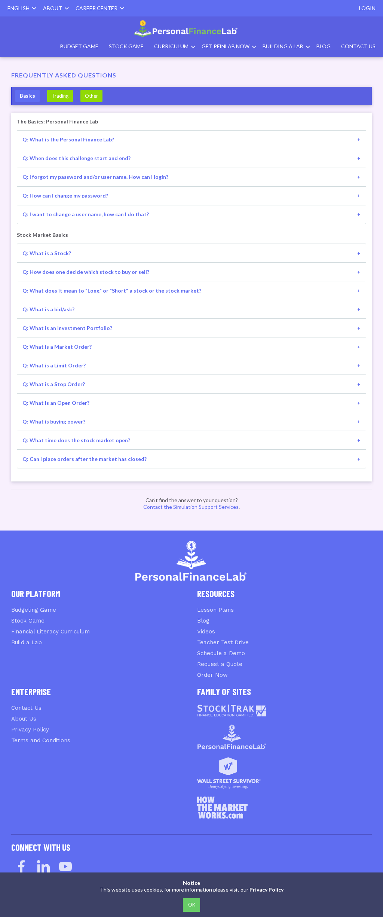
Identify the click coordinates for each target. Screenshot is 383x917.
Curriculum (171, 46)
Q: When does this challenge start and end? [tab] (76, 158)
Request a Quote (219, 664)
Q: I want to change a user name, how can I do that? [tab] (85, 214)
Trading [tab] (60, 96)
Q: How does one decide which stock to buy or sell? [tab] (85, 272)
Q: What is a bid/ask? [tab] (48, 309)
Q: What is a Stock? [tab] (46, 253)
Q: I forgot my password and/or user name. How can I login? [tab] (95, 177)
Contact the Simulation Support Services (191, 507)
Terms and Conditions (40, 740)
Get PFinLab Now (225, 46)
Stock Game (126, 46)
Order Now (212, 675)
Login (367, 8)
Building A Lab (283, 46)
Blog (323, 46)
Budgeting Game (33, 609)
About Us (23, 718)
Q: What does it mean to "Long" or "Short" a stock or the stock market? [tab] (111, 290)
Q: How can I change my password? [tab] (65, 195)
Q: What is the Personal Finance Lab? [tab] (68, 139)
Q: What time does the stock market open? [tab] (76, 440)
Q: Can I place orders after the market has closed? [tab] (84, 459)
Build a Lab (26, 642)
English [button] (19, 8)
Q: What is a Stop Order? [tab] (53, 384)
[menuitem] (191, 28)
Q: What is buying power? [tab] (53, 421)
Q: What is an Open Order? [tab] (55, 403)
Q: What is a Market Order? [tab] (57, 346)
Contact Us (358, 46)
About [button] (53, 8)
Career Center (98, 8)
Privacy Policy (30, 729)
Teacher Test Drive (223, 642)
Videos (206, 631)
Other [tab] (91, 96)
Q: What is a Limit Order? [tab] (54, 365)
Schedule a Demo (221, 653)
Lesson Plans (215, 609)
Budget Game (79, 46)
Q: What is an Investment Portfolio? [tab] (67, 328)
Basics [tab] (27, 96)
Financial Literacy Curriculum (50, 631)
